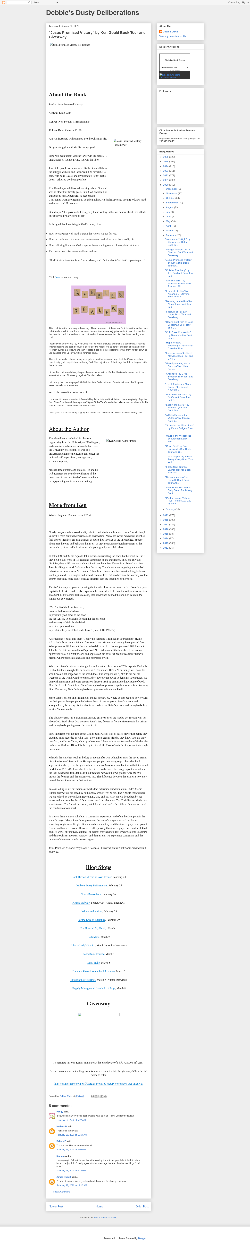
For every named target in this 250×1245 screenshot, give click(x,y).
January (170, 509)
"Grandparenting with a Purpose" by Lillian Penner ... (177, 366)
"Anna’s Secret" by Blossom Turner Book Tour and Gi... (178, 283)
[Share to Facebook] (102, 1096)
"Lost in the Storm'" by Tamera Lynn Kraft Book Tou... (177, 407)
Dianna (60, 1156)
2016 (166, 529)
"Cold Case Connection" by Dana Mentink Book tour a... (178, 335)
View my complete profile (172, 36)
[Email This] (92, 1096)
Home (99, 1206)
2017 (166, 524)
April (168, 225)
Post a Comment (61, 1191)
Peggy (59, 1111)
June (169, 216)
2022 (166, 175)
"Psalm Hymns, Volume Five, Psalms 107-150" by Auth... (178, 501)
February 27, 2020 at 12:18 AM (71, 1185)
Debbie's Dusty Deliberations (92, 12)
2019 (166, 515)
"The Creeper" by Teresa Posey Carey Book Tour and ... (179, 459)
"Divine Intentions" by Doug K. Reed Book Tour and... (177, 480)
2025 (166, 161)
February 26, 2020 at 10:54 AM (71, 1135)
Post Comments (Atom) (105, 1217)
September (172, 202)
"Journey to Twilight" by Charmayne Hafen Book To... (177, 242)
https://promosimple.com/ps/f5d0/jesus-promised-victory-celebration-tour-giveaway (98, 1083)
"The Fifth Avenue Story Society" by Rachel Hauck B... (178, 387)
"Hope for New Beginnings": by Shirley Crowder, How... (179, 345)
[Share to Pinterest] (105, 1096)
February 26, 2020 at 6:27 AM (71, 1120)
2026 (166, 156)
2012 (166, 547)
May (168, 221)
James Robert (63, 1177)
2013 (166, 543)
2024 (166, 166)
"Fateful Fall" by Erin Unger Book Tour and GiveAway (178, 314)
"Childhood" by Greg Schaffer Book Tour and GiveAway (179, 376)
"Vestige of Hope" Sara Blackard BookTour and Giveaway (179, 252)
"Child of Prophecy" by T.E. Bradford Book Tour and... (179, 273)
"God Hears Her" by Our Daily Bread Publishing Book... (178, 490)
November (172, 193)
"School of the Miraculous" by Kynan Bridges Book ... (179, 428)
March (169, 230)
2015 (166, 533)
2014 (166, 538)
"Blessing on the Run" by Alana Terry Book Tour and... (178, 304)
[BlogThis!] (95, 1096)
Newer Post (56, 1206)
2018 (166, 519)
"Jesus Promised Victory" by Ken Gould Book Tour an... (178, 262)
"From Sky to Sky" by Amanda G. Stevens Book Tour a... (177, 294)
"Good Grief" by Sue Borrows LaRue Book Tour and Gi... (178, 449)
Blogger (142, 1238)
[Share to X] (99, 1096)
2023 (166, 170)
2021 (166, 180)
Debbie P (61, 1141)
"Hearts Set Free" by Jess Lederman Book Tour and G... (179, 325)
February (171, 235)
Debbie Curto (170, 31)
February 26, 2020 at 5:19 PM (71, 1170)
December (172, 188)
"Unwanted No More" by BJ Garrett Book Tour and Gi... (178, 397)
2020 (166, 184)
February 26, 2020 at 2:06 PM (71, 1149)
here (57, 277)
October (170, 198)
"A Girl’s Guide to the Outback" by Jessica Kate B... (177, 418)
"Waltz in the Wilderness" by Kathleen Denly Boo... (178, 438)
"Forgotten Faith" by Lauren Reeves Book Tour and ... (177, 469)
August (170, 207)
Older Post (142, 1206)
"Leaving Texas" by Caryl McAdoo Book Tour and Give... (179, 356)
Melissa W (61, 1126)
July (168, 212)
